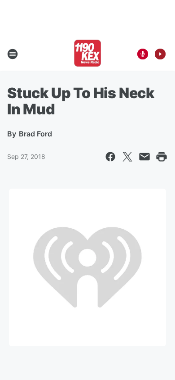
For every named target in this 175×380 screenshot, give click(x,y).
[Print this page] (161, 156)
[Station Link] (87, 54)
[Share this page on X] (127, 156)
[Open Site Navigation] (12, 54)
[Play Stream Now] (160, 54)
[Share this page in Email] (144, 156)
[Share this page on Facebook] (110, 156)
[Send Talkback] (142, 54)
